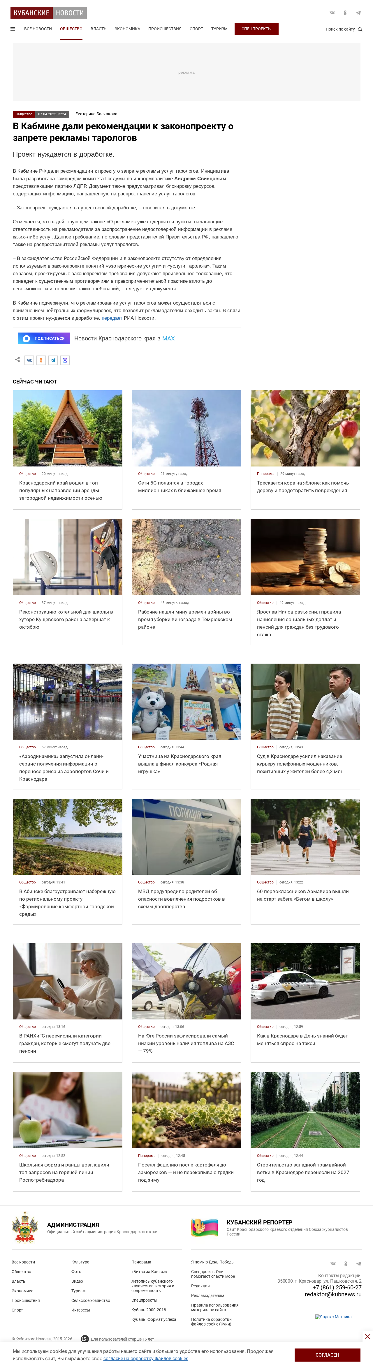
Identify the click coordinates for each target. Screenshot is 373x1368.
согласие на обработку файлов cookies (145, 1358)
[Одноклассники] (41, 360)
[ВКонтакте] (29, 360)
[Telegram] (53, 360)
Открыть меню (13, 30)
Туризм (219, 28)
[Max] (65, 360)
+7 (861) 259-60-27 (337, 1287)
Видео (77, 1281)
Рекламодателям (207, 1295)
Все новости (38, 28)
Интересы (80, 1310)
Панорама (141, 1262)
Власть (98, 28)
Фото (76, 1271)
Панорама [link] (266, 474)
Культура (80, 1262)
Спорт (196, 28)
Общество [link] (27, 474)
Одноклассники (345, 12)
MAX (168, 338)
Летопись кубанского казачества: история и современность (152, 1286)
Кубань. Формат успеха (153, 1319)
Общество (71, 28)
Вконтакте (332, 12)
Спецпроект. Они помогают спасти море (213, 1274)
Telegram (358, 12)
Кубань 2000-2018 (148, 1309)
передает (112, 318)
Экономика (127, 28)
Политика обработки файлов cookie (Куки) (211, 1321)
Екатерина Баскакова (96, 114)
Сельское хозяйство (90, 1300)
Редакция (200, 1286)
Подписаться (49, 338)
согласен (327, 1355)
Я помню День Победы (213, 1262)
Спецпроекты (257, 28)
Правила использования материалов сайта (215, 1307)
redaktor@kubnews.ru (333, 1294)
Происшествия (165, 28)
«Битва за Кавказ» (149, 1271)
